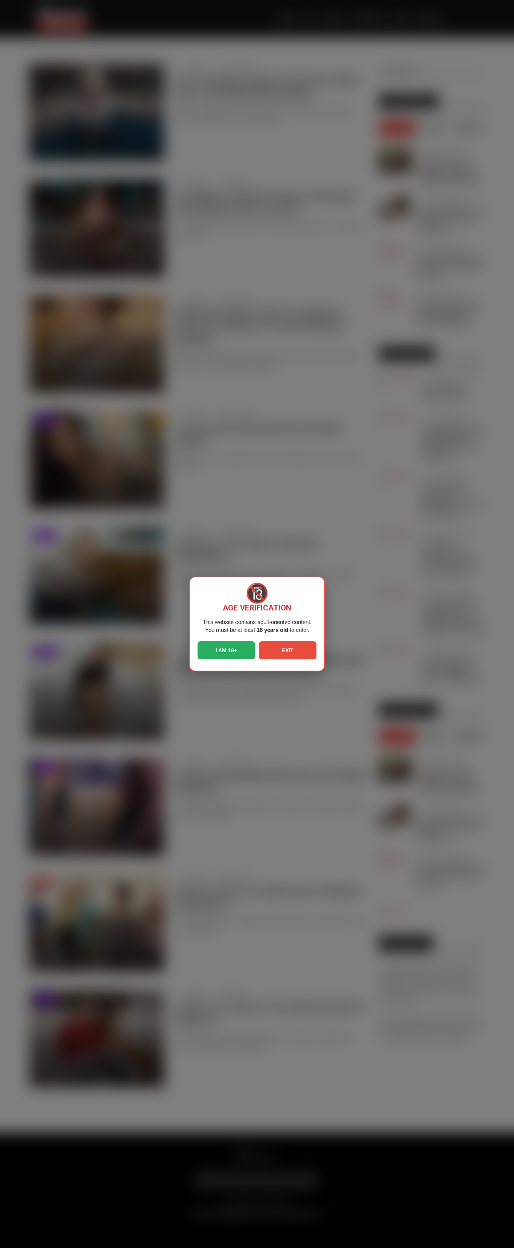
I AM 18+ (226, 650)
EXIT (287, 650)
